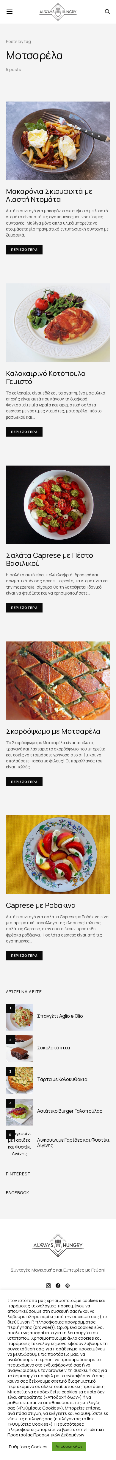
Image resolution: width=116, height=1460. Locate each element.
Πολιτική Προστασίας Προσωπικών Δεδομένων (55, 1432)
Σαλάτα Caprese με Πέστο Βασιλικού (49, 559)
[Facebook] (58, 1285)
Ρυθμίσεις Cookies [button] (28, 1446)
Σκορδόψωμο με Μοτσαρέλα (53, 731)
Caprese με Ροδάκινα (41, 905)
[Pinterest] (67, 1285)
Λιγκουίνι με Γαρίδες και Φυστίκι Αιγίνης (73, 1143)
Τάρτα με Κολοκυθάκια (62, 1079)
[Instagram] (48, 1285)
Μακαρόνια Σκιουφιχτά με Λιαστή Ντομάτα (49, 195)
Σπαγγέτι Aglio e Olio (60, 1016)
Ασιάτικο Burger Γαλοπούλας (69, 1111)
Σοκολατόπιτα (53, 1047)
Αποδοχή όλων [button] (69, 1446)
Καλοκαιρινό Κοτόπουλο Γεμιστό (45, 377)
